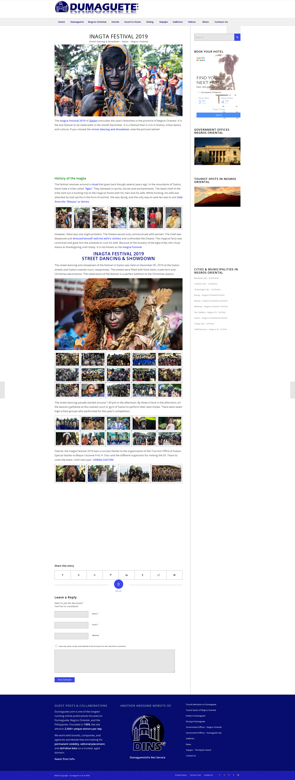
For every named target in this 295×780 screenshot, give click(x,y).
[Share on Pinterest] (111, 575)
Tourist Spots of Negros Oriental (201, 710)
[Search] (233, 29)
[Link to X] (224, 775)
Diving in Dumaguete (195, 721)
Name (95, 613)
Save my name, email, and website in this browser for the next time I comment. (92, 646)
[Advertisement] (119, 155)
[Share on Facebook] (63, 575)
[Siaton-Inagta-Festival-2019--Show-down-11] (82, 217)
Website (95, 635)
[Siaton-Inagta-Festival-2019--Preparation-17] (137, 217)
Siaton (93, 120)
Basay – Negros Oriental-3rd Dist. (209, 295)
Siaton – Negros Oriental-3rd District (210, 318)
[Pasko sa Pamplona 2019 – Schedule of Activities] (292, 390)
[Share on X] (79, 575)
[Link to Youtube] (238, 775)
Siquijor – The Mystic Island (198, 750)
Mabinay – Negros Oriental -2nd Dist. (211, 306)
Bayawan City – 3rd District (206, 278)
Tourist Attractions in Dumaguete (201, 704)
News (188, 744)
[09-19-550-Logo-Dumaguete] (97, 9)
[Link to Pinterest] (229, 775)
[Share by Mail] (174, 575)
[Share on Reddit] (158, 575)
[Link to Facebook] (219, 775)
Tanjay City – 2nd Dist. (204, 323)
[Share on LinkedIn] (127, 575)
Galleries (190, 738)
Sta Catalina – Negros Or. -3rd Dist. (210, 312)
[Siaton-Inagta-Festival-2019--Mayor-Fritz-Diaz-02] (173, 217)
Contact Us (191, 755)
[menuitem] (61, 22)
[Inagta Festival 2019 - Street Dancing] (100, 217)
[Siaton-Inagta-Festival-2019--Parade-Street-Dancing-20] (64, 217)
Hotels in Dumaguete (195, 715)
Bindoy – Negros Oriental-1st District (211, 300)
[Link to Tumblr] (233, 775)
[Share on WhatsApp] (95, 575)
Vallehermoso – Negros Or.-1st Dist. (210, 329)
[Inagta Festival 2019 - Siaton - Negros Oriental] (71, 473)
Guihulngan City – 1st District (207, 289)
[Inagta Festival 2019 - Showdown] (67, 438)
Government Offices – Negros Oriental (204, 727)
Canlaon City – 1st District (205, 283)
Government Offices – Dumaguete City (204, 732)
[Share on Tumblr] (143, 575)
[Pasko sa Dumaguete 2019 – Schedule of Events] (2, 390)
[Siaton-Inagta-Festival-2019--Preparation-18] (155, 217)
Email (95, 624)
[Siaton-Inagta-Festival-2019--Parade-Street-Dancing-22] (118, 217)
